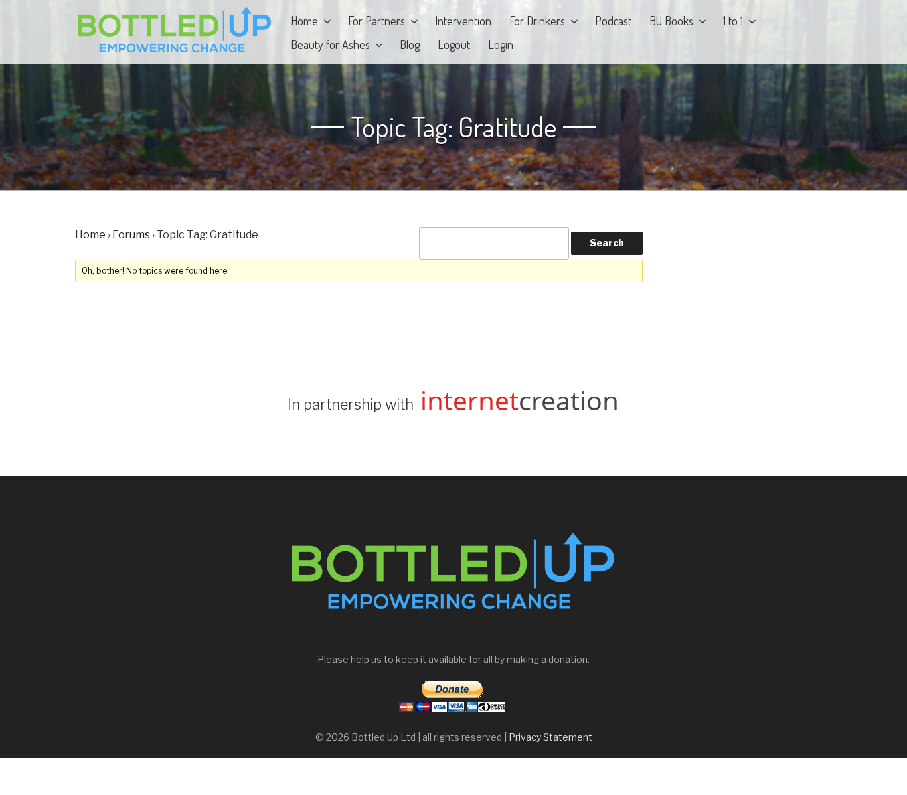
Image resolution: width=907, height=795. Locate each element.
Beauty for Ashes (330, 44)
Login (500, 44)
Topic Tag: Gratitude (453, 127)
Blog (410, 44)
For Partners (376, 20)
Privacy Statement (550, 737)
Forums (131, 234)
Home (304, 20)
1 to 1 (733, 20)
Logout (454, 44)
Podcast (613, 20)
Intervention (463, 20)
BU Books (671, 20)
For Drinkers (537, 20)
